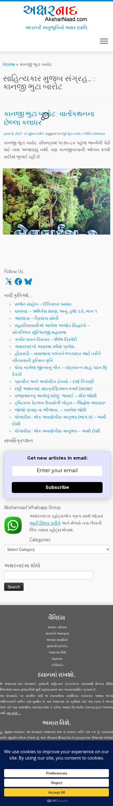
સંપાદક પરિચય (57, 627)
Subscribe (57, 487)
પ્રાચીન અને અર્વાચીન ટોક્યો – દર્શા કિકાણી (54, 381)
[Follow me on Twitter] (4, 43)
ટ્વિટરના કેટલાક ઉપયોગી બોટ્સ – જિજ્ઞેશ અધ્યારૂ (60, 403)
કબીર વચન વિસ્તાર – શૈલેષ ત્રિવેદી (46, 339)
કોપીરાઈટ (57, 665)
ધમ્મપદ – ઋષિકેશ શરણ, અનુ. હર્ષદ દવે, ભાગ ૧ (56, 311)
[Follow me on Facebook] (6, 43)
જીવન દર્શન (36, 133)
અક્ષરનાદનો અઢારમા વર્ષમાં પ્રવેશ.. (45, 346)
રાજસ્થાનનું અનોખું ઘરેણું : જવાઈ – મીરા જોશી (56, 396)
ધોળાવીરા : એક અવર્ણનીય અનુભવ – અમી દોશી (57, 431)
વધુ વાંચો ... (14, 713)
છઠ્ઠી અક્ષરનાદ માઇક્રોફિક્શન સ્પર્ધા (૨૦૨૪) (53, 389)
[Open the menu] (104, 41)
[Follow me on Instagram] (8, 43)
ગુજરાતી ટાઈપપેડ (57, 646)
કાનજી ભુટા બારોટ (69, 133)
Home (9, 64)
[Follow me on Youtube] (9, 43)
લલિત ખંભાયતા (94, 133)
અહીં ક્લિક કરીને (45, 523)
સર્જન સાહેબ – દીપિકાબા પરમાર (43, 304)
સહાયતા (57, 658)
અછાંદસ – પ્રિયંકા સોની (37, 318)
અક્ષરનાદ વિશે (57, 652)
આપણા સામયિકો (57, 640)
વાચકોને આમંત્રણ (57, 633)
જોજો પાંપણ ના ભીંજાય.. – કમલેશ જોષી (50, 410)
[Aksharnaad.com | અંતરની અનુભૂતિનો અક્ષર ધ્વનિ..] (56, 13)
